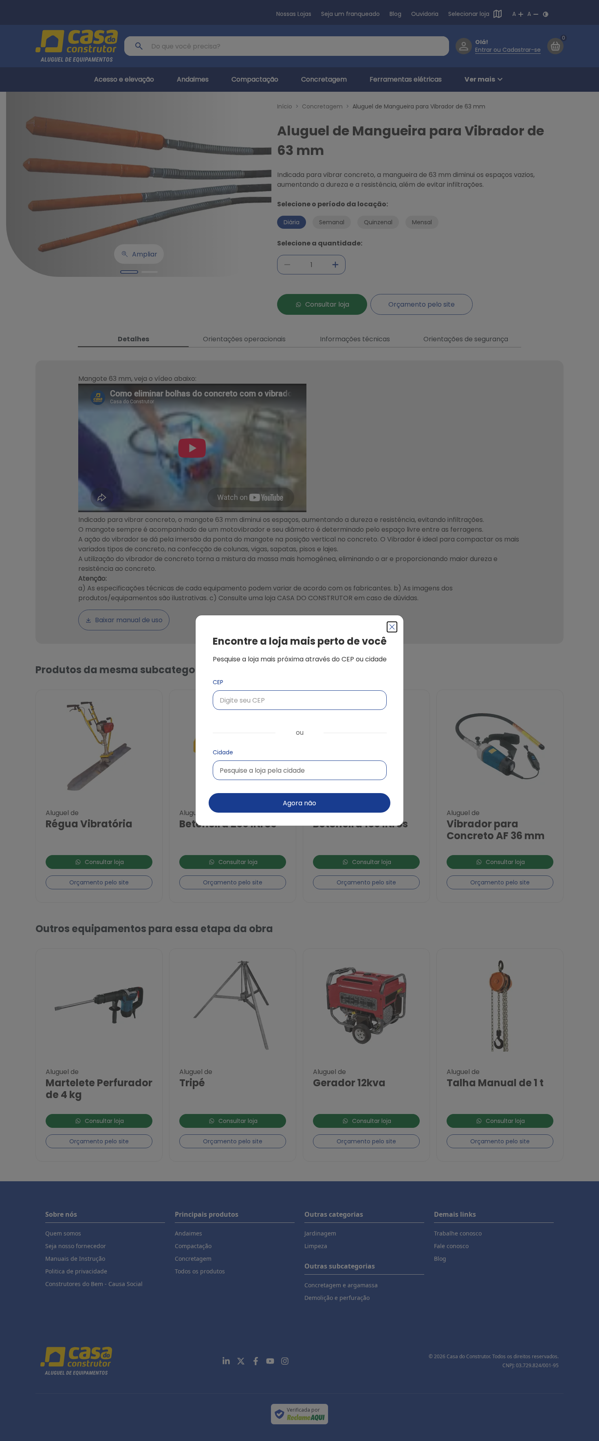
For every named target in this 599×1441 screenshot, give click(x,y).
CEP (218, 682)
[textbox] (262, 770)
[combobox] (300, 770)
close (392, 627)
